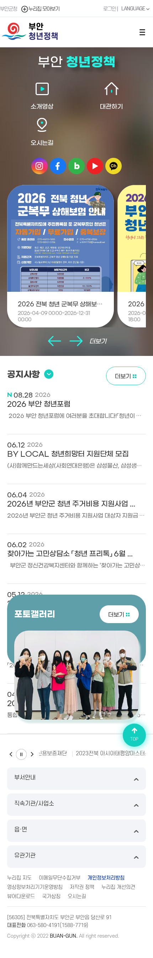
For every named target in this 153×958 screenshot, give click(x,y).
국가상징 (51, 897)
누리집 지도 (19, 878)
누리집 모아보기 (43, 9)
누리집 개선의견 (118, 887)
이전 (55, 342)
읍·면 (20, 830)
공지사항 (23, 374)
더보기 (97, 341)
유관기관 (25, 856)
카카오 (113, 166)
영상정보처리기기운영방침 (35, 887)
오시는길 (77, 897)
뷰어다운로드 (21, 897)
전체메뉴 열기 (142, 32)
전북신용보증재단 (47, 753)
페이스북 (58, 166)
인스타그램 (39, 166)
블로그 (76, 166)
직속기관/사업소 (34, 804)
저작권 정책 (82, 887)
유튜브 (95, 166)
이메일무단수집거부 (59, 878)
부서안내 (25, 778)
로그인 (109, 9)
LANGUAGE (133, 9)
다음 (76, 342)
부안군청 (8, 9)
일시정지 (21, 754)
